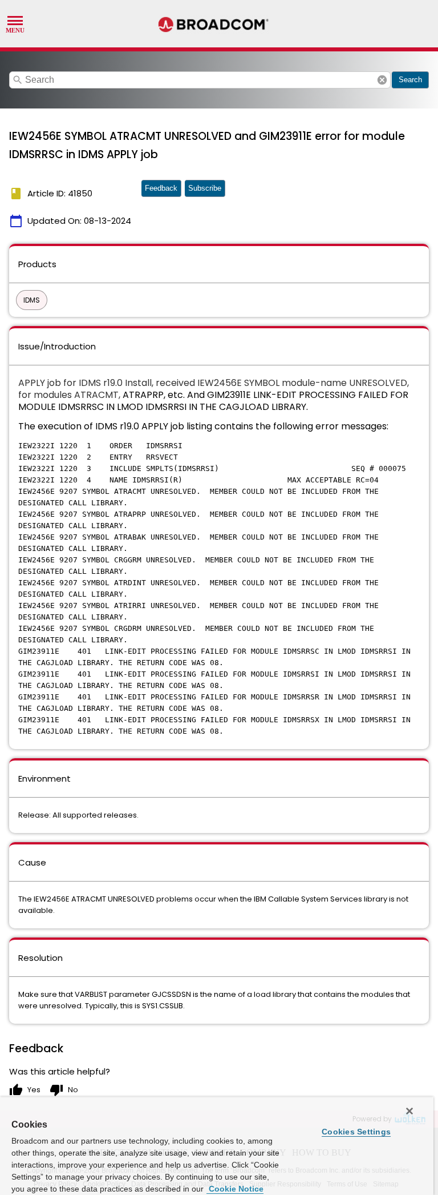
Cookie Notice (234, 1188)
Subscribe (204, 188)
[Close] (409, 1111)
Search (410, 79)
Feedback (161, 188)
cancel (382, 80)
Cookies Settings (356, 1131)
